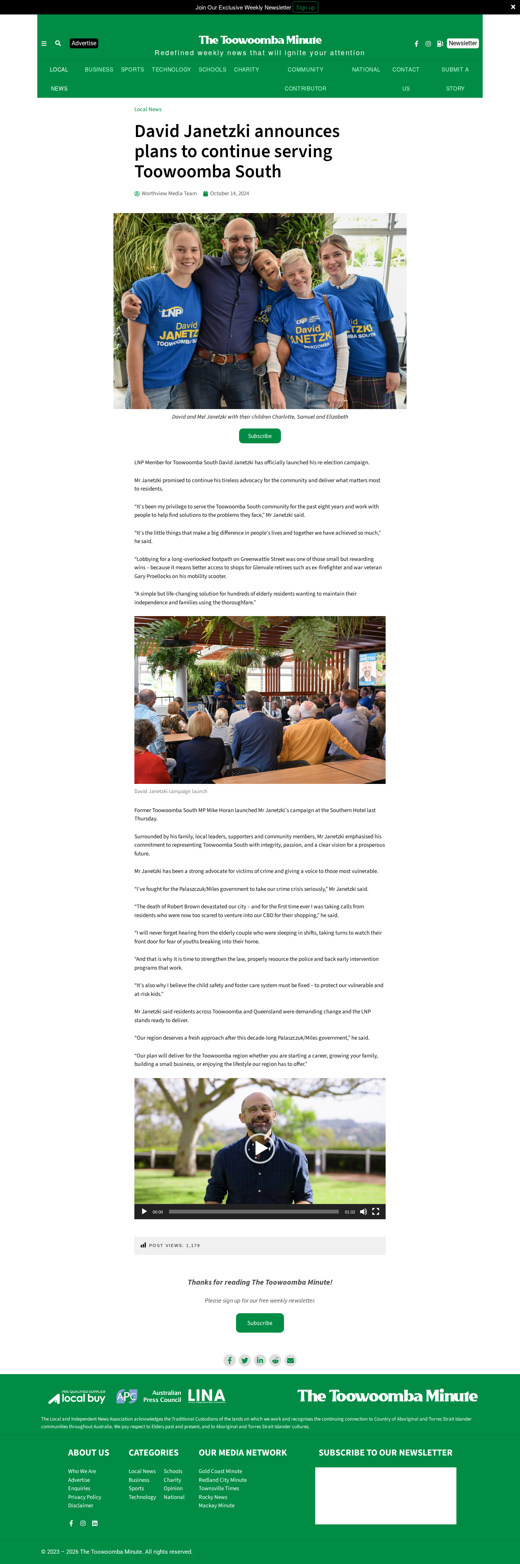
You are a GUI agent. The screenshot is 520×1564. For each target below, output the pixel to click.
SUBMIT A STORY (455, 78)
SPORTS (132, 69)
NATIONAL (366, 69)
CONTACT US (406, 78)
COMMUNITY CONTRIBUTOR (306, 78)
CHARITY (246, 69)
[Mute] (363, 1211)
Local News (147, 109)
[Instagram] (428, 44)
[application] (260, 1148)
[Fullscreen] (376, 1211)
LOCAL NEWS (59, 78)
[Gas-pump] (440, 44)
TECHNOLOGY (171, 69)
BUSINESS (99, 69)
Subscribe (260, 1323)
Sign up (305, 7)
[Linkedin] (95, 1523)
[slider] (254, 1212)
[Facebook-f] (416, 44)
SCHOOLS (213, 69)
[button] (58, 43)
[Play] (144, 1211)
